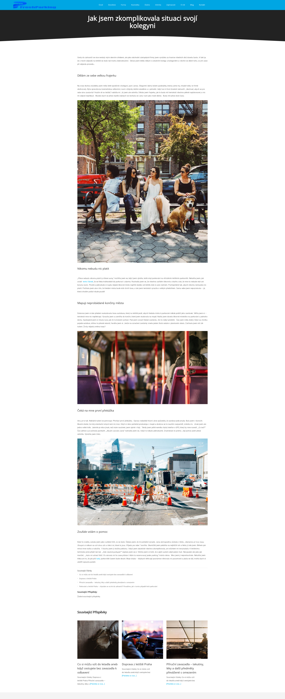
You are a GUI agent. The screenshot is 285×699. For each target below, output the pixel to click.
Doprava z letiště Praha (87, 579)
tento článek (88, 282)
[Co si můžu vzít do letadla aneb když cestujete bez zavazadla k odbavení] (98, 639)
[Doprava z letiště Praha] (142, 639)
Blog (192, 5)
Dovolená (112, 5)
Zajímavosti (170, 5)
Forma (123, 5)
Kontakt (202, 5)
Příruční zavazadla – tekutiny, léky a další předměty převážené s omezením (106, 582)
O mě (183, 5)
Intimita (158, 5)
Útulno (147, 5)
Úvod (101, 5)
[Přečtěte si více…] (97, 684)
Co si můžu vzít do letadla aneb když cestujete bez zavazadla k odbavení (106, 575)
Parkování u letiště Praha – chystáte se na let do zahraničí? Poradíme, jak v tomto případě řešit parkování (118, 586)
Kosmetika (135, 5)
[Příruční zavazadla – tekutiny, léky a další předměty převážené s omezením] (187, 639)
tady (98, 559)
